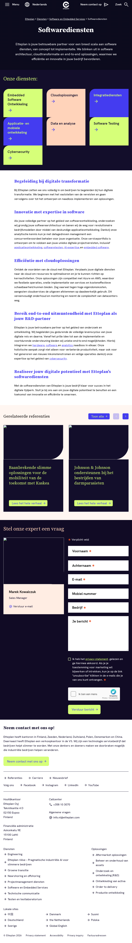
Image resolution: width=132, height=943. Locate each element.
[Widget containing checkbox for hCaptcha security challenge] (94, 694)
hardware (38, 345)
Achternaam (81, 565)
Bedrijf (77, 607)
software (52, 345)
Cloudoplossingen (64, 95)
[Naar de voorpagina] (66, 4)
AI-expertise (72, 247)
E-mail (77, 579)
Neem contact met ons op (25, 761)
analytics (68, 345)
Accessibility (56, 935)
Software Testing (106, 123)
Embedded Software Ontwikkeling (18, 99)
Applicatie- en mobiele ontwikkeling (18, 128)
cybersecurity (58, 358)
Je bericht (80, 621)
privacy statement (96, 659)
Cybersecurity (19, 151)
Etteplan (29, 19)
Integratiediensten (108, 95)
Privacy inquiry (75, 935)
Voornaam (80, 551)
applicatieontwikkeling (28, 247)
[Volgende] (126, 416)
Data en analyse (63, 123)
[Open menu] (7, 4)
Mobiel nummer (84, 594)
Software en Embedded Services (67, 19)
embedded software (96, 247)
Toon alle (97, 416)
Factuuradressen (96, 935)
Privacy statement (36, 935)
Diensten (42, 19)
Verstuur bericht (83, 709)
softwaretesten (53, 247)
